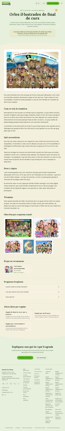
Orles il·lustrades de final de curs (49, 400)
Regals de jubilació (48, 421)
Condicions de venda (40, 427)
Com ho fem (38, 371)
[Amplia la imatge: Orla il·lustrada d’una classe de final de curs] (47, 228)
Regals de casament (58, 418)
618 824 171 (5, 380)
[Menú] (61, 3)
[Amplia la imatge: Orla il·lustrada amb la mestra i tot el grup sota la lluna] (28, 247)
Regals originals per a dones (59, 384)
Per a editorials (25, 399)
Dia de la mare (57, 404)
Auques (25, 385)
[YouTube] (14, 383)
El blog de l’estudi (37, 376)
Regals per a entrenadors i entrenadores (59, 400)
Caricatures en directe (26, 382)
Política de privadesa (27, 427)
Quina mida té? (10, 297)
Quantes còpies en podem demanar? (16, 287)
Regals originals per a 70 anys (59, 373)
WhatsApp (5, 390)
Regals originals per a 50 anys (59, 389)
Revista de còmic (26, 391)
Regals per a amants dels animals (49, 394)
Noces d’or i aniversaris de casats (59, 413)
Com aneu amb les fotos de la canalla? (17, 292)
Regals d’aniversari (49, 412)
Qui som (36, 374)
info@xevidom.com (7, 392)
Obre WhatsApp (41, 358)
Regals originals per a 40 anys (49, 378)
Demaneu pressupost (25, 358)
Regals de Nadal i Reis (58, 394)
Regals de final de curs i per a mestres (49, 405)
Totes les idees (48, 372)
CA (2, 395)
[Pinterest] (18, 383)
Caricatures (26, 379)
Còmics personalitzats (27, 388)
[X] (11, 383)
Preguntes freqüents (37, 382)
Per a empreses (26, 395)
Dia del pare (49, 409)
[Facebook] (7, 383)
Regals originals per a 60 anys (49, 389)
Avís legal (17, 427)
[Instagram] (3, 383)
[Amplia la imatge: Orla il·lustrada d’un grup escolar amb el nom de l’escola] (13, 247)
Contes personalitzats (27, 375)
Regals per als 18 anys (49, 418)
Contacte (37, 380)
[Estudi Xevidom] (6, 3)
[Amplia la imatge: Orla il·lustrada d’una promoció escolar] (44, 247)
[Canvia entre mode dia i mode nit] (44, 3)
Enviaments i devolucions (53, 427)
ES (5, 395)
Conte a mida (27, 373)
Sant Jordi (58, 409)
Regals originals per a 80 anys (59, 378)
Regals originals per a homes (49, 384)
